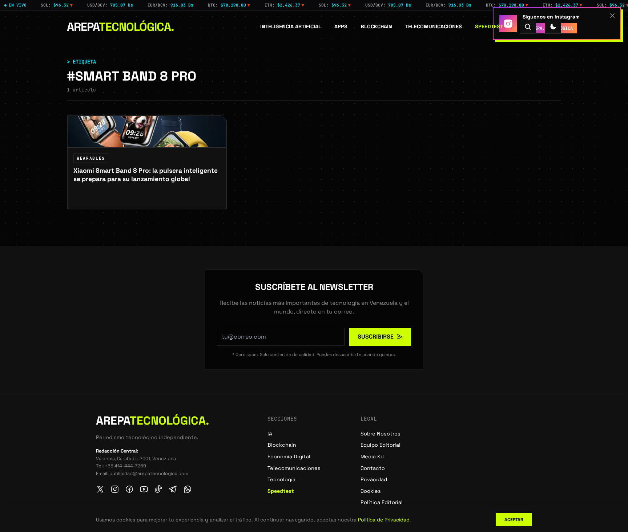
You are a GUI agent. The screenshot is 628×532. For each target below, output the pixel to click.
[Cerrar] (612, 15)
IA (269, 433)
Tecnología (281, 479)
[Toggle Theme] (553, 26)
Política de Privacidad (384, 519)
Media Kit (373, 456)
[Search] (528, 26)
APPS (340, 26)
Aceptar (513, 520)
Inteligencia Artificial (290, 26)
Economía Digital (288, 456)
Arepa (120, 27)
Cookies (371, 491)
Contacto (373, 468)
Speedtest (489, 26)
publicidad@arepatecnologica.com (148, 473)
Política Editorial (382, 502)
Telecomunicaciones (433, 26)
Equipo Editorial (380, 445)
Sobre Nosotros (380, 433)
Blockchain (376, 26)
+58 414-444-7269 (125, 466)
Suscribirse (376, 336)
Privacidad (374, 479)
